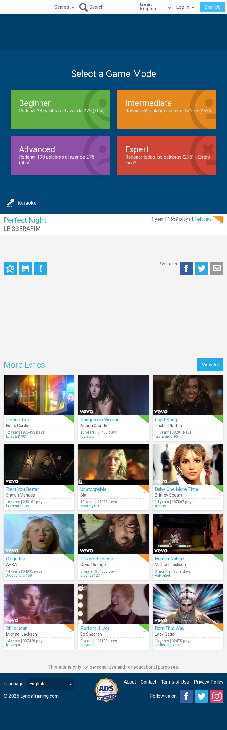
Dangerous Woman (99, 420)
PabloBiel (162, 575)
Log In (182, 7)
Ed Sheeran (91, 634)
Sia (83, 495)
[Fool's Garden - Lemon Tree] (39, 395)
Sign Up (212, 7)
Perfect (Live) (94, 628)
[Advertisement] (113, 32)
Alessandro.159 (19, 575)
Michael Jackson (170, 564)
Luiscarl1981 (16, 436)
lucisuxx (87, 436)
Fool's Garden (18, 425)
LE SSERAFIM (22, 228)
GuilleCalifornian (168, 645)
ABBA (11, 564)
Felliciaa (203, 219)
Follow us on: (163, 696)
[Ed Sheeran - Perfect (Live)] (113, 604)
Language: (14, 684)
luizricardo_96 (166, 436)
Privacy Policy (208, 682)
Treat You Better (22, 489)
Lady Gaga (164, 634)
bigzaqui (13, 645)
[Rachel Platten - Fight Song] (188, 395)
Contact (148, 682)
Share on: (169, 264)
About (130, 682)
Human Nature (169, 559)
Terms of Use (175, 682)
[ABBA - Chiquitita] (39, 534)
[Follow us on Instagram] (216, 696)
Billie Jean (16, 628)
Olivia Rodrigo (93, 564)
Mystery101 (90, 506)
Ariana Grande (93, 425)
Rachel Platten (168, 425)
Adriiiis (160, 506)
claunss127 (90, 575)
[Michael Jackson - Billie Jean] (39, 604)
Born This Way (169, 628)
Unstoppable (93, 489)
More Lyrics (24, 365)
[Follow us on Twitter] (201, 696)
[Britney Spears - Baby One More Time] (188, 464)
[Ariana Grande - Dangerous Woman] (113, 395)
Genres (61, 7)
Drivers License (96, 559)
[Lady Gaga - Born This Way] (188, 604)
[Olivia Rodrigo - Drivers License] (113, 534)
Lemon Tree (18, 420)
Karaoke (27, 203)
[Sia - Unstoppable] (113, 464)
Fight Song (166, 420)
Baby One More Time (176, 489)
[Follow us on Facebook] (186, 696)
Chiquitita (15, 559)
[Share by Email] (216, 268)
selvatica (87, 645)
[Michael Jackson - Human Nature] (188, 534)
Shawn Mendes (20, 495)
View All (210, 365)
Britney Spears (168, 495)
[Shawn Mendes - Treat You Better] (39, 464)
